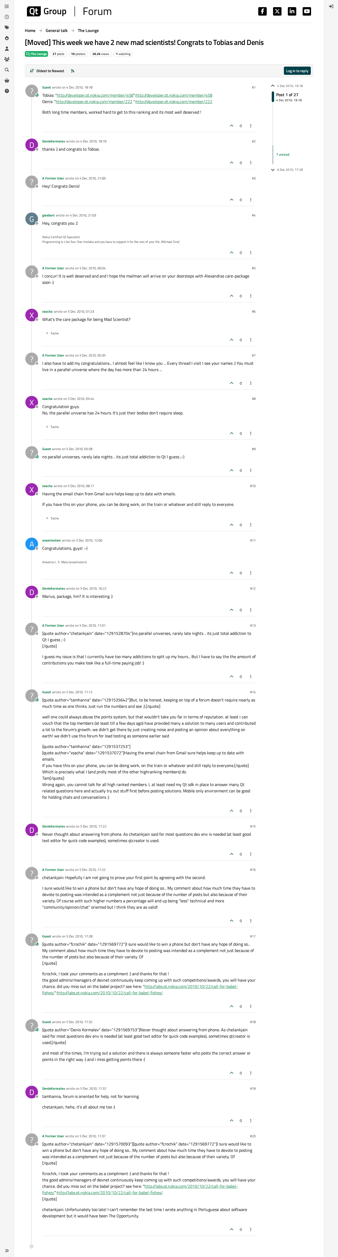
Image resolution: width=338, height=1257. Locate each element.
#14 (253, 692)
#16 (253, 869)
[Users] (7, 48)
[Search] (7, 70)
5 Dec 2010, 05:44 (81, 398)
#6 (254, 311)
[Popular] (7, 38)
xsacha (47, 311)
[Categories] (7, 6)
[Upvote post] (231, 126)
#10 (253, 485)
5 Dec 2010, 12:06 (89, 540)
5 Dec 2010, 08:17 (81, 485)
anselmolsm (51, 540)
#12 (253, 588)
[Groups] (7, 59)
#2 (254, 141)
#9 (254, 448)
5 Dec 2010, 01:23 (81, 311)
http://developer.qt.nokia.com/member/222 (94, 101)
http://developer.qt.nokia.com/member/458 (95, 95)
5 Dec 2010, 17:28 (79, 936)
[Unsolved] (7, 91)
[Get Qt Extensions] (7, 80)
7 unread (282, 154)
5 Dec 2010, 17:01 (92, 625)
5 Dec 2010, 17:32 (79, 1021)
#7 (254, 355)
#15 (253, 826)
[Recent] (7, 17)
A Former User (53, 178)
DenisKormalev (53, 141)
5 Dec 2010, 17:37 (93, 1088)
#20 (253, 1136)
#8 (254, 398)
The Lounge (38, 53)
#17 (253, 936)
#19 (253, 1088)
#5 (254, 268)
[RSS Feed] (73, 71)
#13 (253, 625)
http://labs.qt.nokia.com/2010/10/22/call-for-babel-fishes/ (110, 993)
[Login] (331, 6)
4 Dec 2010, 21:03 (83, 215)
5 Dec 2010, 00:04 (92, 268)
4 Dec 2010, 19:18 (79, 87)
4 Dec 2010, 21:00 (92, 178)
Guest (46, 87)
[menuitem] (331, 6)
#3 (254, 178)
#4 (254, 215)
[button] (7, 1250)
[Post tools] (251, 126)
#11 (253, 540)
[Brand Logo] (69, 11)
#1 (254, 87)
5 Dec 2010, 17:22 (93, 826)
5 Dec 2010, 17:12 (79, 692)
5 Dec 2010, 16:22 (93, 588)
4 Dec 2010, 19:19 (93, 141)
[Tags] (7, 27)
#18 (253, 1021)
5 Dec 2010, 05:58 (79, 448)
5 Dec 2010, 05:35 (92, 355)
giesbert (48, 215)
